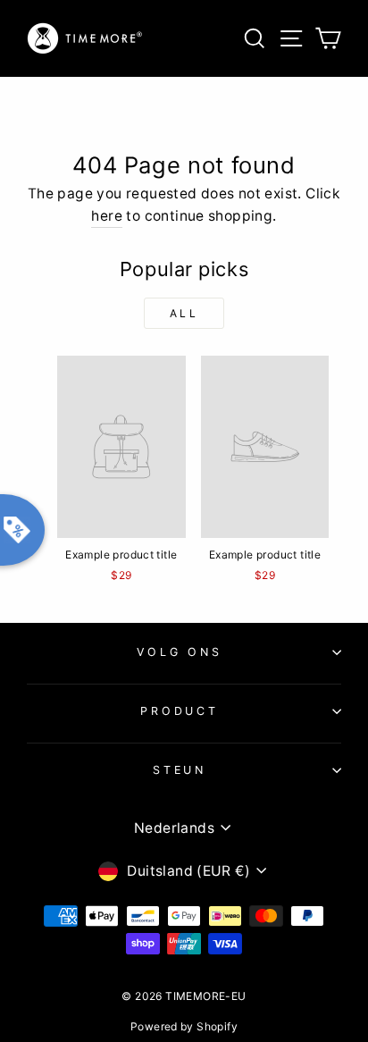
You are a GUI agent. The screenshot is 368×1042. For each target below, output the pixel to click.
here (106, 215)
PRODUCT (179, 711)
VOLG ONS (179, 652)
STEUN (179, 770)
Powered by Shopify (184, 1026)
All (184, 313)
